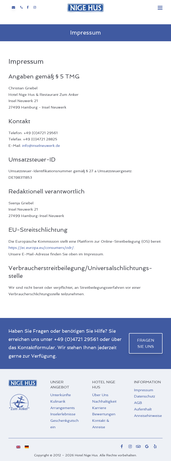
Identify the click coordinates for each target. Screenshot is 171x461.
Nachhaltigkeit (104, 401)
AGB (138, 403)
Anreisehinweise (148, 416)
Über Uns (100, 395)
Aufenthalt (143, 409)
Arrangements (62, 408)
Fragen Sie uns (145, 343)
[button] (160, 8)
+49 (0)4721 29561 (76, 339)
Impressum (143, 390)
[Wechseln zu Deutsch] (26, 447)
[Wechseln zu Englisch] (18, 447)
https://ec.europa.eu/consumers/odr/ (41, 248)
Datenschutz (144, 396)
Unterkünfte (60, 395)
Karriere (99, 408)
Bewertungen (103, 414)
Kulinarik (57, 401)
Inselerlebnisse (62, 414)
